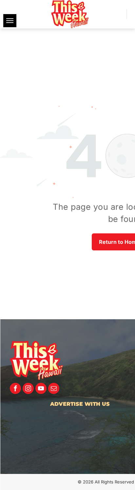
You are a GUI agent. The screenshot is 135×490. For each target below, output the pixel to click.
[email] (53, 389)
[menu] (9, 20)
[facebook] (15, 389)
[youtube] (41, 389)
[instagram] (28, 389)
